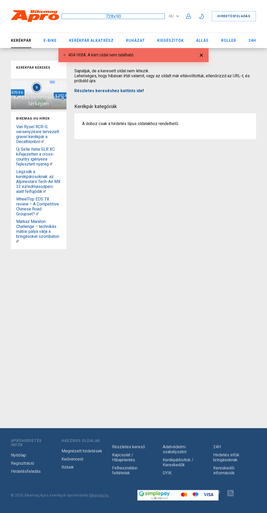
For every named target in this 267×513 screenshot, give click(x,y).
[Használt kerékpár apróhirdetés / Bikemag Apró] (35, 21)
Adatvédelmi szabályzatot (174, 449)
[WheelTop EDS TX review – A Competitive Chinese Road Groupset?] (37, 213)
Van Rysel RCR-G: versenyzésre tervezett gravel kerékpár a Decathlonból (37, 134)
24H (252, 40)
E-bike (50, 40)
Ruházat (135, 40)
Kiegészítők (170, 40)
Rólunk (68, 467)
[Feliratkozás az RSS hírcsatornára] (231, 493)
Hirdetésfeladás (233, 16)
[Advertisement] (38, 329)
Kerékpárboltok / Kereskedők (178, 462)
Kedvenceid (72, 459)
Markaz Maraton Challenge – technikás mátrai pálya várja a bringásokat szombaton (37, 229)
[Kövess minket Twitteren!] (217, 493)
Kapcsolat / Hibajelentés (123, 457)
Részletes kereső (128, 446)
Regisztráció (22, 463)
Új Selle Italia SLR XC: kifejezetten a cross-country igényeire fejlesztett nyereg (36, 157)
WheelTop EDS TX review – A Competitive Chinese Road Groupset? (37, 206)
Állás (202, 40)
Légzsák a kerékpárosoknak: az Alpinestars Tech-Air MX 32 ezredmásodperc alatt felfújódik (38, 181)
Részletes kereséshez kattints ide (108, 90)
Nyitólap (18, 455)
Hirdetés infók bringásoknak (226, 457)
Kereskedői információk (224, 470)
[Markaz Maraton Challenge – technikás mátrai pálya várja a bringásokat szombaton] (17, 241)
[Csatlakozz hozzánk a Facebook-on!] (204, 493)
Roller (228, 40)
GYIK (167, 472)
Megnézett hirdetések (82, 451)
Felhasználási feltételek (124, 470)
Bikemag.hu (99, 495)
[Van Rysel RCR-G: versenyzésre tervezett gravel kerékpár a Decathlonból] (42, 141)
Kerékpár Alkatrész (91, 40)
